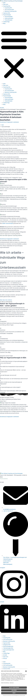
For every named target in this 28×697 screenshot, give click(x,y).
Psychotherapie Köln (8, 646)
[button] (14, 54)
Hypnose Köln (6, 13)
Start (4, 2)
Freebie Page (6, 21)
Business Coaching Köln (11, 11)
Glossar (5, 658)
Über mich (5, 4)
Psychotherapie (7, 14)
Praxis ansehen (4, 478)
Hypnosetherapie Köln (8, 650)
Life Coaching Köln (9, 9)
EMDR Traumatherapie (7, 223)
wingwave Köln (7, 644)
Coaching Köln (6, 6)
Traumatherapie (8, 20)
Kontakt (5, 655)
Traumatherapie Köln (8, 648)
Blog (4, 23)
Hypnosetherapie (9, 18)
